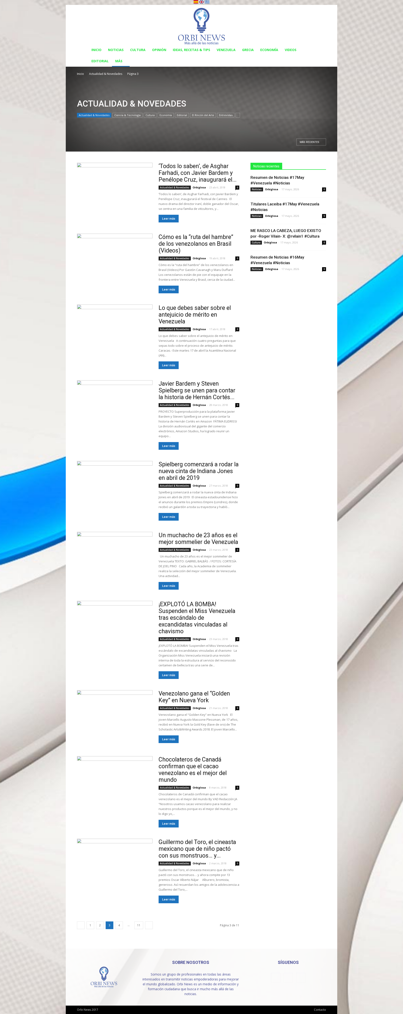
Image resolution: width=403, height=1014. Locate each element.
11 (138, 925)
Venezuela (226, 50)
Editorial (100, 61)
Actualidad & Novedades (105, 74)
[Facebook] (275, 977)
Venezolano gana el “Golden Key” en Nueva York (194, 697)
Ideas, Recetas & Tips (191, 50)
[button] (320, 50)
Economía (269, 50)
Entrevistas (226, 115)
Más (118, 61)
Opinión (159, 50)
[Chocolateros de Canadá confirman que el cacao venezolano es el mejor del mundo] (115, 783)
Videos (290, 50)
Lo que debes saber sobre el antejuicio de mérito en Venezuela (195, 315)
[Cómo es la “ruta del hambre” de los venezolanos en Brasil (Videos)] (115, 261)
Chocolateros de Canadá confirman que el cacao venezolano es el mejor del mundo (193, 769)
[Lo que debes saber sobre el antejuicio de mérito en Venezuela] (115, 332)
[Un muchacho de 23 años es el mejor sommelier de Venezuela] (115, 559)
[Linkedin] (288, 977)
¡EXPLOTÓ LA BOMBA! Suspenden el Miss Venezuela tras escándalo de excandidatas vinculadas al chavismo (197, 618)
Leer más (168, 218)
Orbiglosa (199, 187)
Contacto (320, 1010)
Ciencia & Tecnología (127, 115)
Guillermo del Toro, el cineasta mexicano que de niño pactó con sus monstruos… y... (197, 849)
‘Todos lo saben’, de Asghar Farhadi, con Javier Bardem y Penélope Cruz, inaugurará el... (197, 173)
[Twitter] (301, 977)
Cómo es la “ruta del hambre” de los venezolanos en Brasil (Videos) (196, 244)
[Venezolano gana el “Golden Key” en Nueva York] (115, 717)
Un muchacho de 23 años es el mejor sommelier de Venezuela (198, 538)
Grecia (248, 50)
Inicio (96, 50)
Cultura (138, 50)
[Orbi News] (201, 24)
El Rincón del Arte (203, 115)
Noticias (116, 50)
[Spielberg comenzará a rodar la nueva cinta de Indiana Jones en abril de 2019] (115, 488)
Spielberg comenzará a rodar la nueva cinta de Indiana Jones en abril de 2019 (199, 471)
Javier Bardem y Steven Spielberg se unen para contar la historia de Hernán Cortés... (197, 390)
